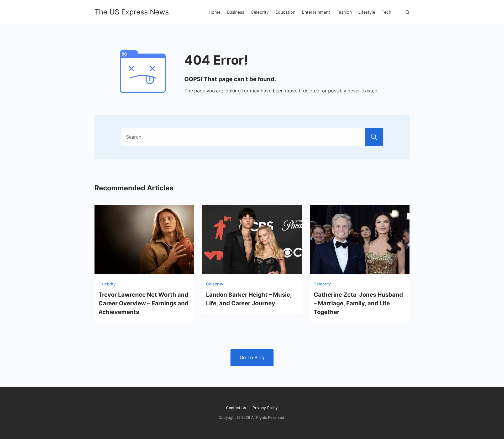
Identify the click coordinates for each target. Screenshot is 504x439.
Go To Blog (252, 357)
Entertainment (316, 12)
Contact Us (236, 407)
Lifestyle (366, 12)
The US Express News (131, 12)
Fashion (344, 12)
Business (235, 12)
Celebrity (260, 12)
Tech (386, 12)
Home (214, 12)
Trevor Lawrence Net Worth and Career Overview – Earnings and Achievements (143, 303)
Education (285, 12)
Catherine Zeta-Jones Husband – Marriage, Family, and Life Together (358, 303)
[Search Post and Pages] (408, 12)
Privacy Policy (265, 407)
